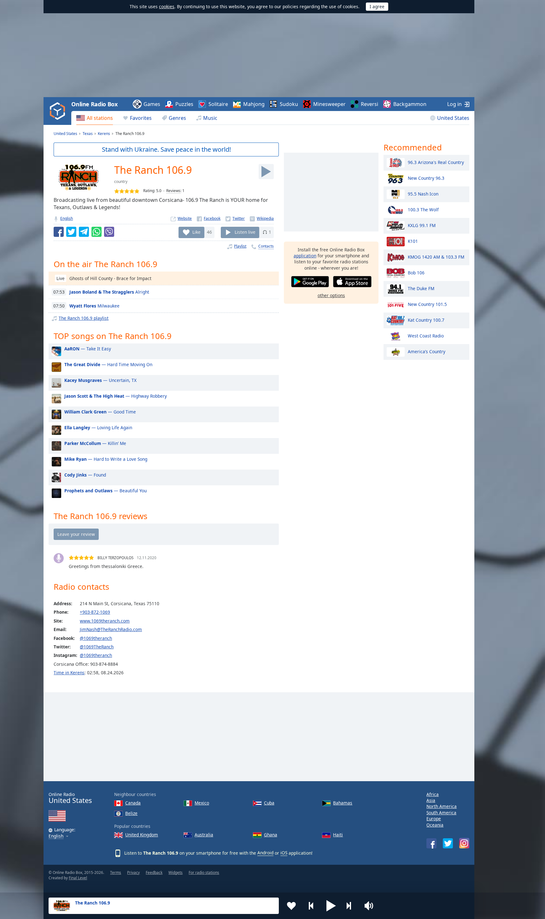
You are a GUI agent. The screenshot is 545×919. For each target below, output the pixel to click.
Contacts (266, 246)
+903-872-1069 (95, 612)
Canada (133, 803)
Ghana (270, 835)
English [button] (56, 836)
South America (441, 813)
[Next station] (351, 905)
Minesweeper (329, 104)
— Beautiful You (105, 491)
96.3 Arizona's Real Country (436, 162)
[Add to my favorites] (291, 905)
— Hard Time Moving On (108, 364)
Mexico (202, 803)
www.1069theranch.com (105, 621)
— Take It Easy (87, 349)
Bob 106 (416, 272)
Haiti (338, 835)
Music (210, 117)
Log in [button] (454, 104)
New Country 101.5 (427, 304)
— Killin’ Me (95, 443)
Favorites (141, 117)
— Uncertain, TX (100, 380)
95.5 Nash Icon (423, 193)
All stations (100, 117)
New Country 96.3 (426, 178)
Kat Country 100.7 (426, 320)
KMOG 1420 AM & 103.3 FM (436, 257)
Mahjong (254, 104)
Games (152, 104)
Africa (432, 794)
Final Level (78, 878)
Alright (109, 292)
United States (453, 117)
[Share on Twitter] (71, 232)
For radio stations (204, 872)
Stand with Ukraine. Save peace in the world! (166, 149)
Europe (433, 819)
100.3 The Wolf (423, 209)
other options (331, 295)
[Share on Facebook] (59, 232)
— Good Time (100, 412)
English (66, 218)
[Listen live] (266, 171)
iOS (283, 853)
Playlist (240, 246)
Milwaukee (94, 306)
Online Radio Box (94, 104)
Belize (131, 813)
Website (185, 218)
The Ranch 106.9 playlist (83, 318)
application (305, 256)
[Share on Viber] (109, 232)
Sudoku (289, 104)
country (120, 181)
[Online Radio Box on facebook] (431, 843)
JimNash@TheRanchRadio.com (111, 629)
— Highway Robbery (115, 396)
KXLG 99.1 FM (422, 225)
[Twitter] (235, 218)
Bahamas (342, 803)
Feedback (154, 872)
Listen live (245, 232)
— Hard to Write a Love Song (105, 459)
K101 (413, 241)
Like (196, 232)
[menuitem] (94, 118)
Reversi (369, 104)
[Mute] (371, 905)
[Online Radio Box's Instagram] (464, 843)
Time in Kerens (69, 673)
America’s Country (426, 351)
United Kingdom (141, 835)
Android (265, 853)
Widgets (175, 872)
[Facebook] (208, 218)
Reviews (173, 190)
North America (441, 806)
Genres (177, 117)
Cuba (269, 803)
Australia (204, 835)
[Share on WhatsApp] (96, 232)
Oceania (434, 825)
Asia (430, 800)
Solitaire (218, 104)
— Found (85, 475)
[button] (331, 905)
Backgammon (409, 104)
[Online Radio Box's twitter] (448, 843)
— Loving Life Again (98, 427)
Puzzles (184, 104)
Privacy (133, 872)
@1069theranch (96, 638)
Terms (115, 872)
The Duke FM (421, 288)
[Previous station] (311, 905)
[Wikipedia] (262, 218)
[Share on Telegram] (84, 232)
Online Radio (70, 798)
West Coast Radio (426, 335)
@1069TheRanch (97, 647)
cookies (166, 6)
